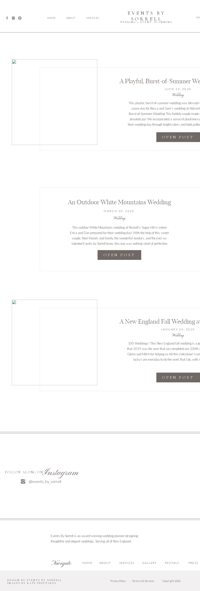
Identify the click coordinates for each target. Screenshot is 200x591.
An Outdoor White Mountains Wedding (119, 202)
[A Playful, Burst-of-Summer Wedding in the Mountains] (54, 102)
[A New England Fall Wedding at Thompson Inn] (54, 342)
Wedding (177, 95)
